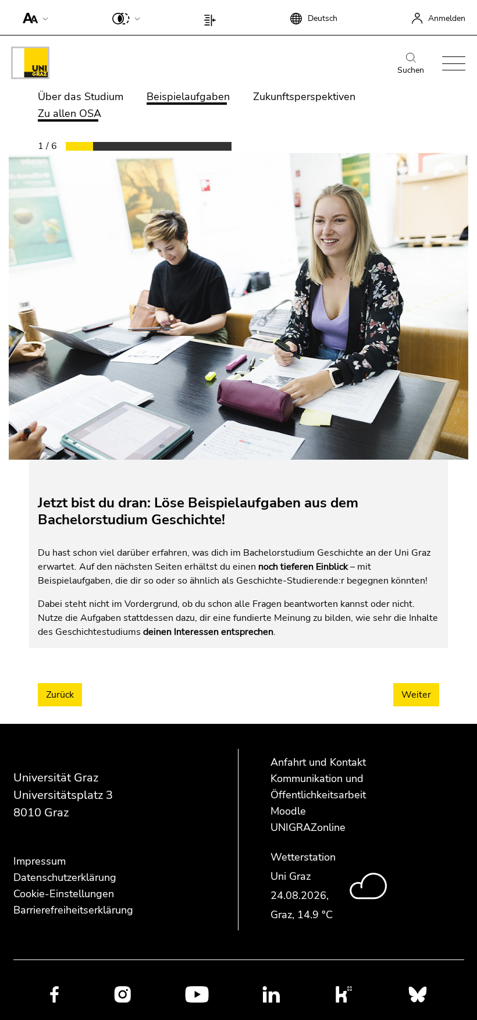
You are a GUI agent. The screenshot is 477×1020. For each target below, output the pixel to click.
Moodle (288, 811)
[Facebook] (54, 993)
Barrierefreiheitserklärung (73, 910)
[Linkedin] (271, 993)
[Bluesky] (417, 993)
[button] (33, 17)
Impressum (39, 861)
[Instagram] (122, 994)
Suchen (410, 70)
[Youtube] (197, 993)
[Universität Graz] (30, 65)
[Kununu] (343, 993)
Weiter (416, 694)
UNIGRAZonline (308, 827)
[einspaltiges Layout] (212, 17)
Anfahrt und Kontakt (318, 762)
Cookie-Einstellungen (63, 894)
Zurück (60, 694)
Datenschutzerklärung (64, 877)
